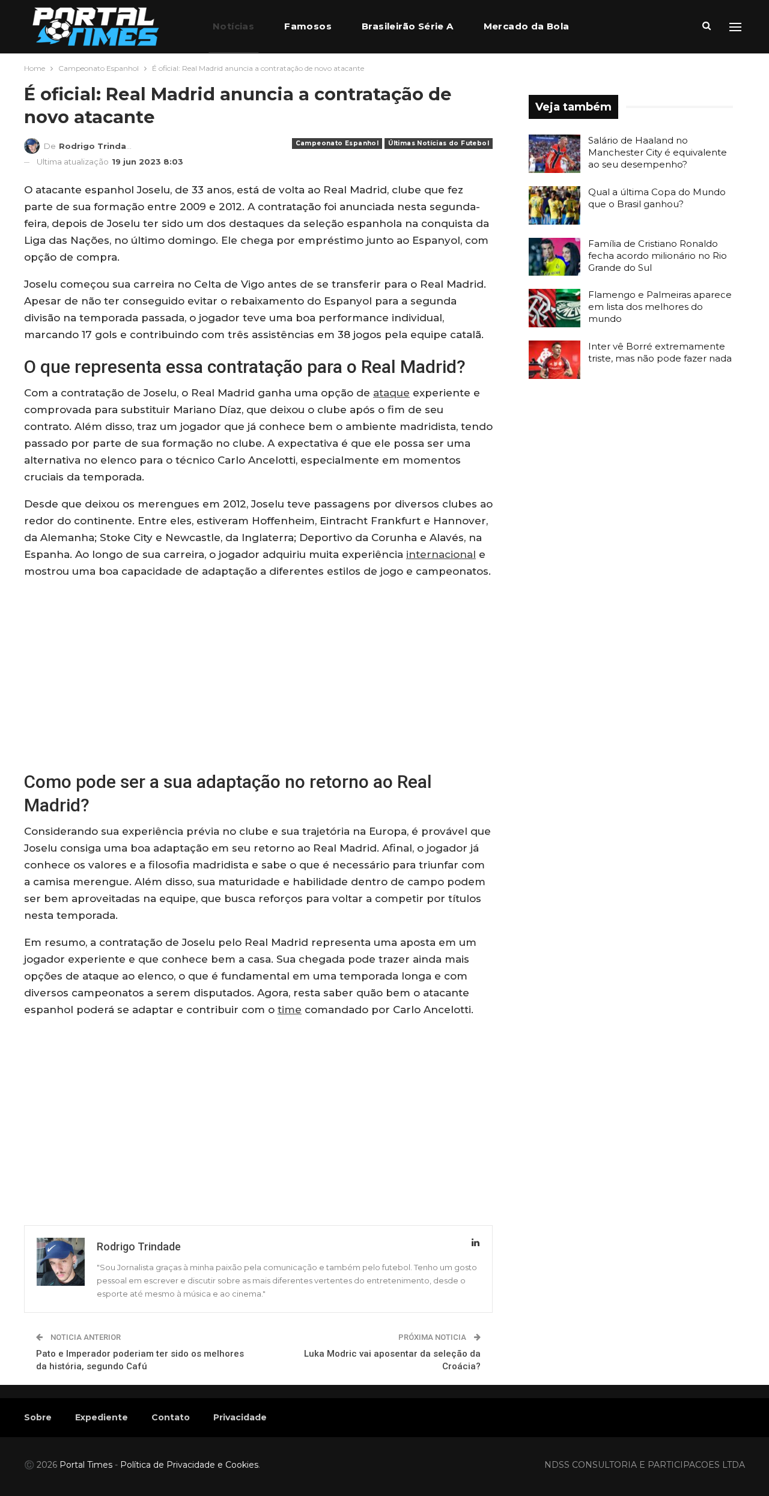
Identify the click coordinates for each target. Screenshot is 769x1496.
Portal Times (85, 1464)
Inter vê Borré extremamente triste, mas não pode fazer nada (660, 352)
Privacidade (240, 1417)
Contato (170, 1417)
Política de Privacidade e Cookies (189, 1464)
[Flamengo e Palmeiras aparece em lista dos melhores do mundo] (554, 308)
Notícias (233, 26)
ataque (391, 393)
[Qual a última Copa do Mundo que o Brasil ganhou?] (554, 205)
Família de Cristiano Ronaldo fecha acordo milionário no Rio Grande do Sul (657, 255)
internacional (441, 554)
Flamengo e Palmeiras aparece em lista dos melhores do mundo (660, 306)
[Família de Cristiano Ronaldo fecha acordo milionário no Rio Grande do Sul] (554, 257)
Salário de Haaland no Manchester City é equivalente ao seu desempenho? (657, 152)
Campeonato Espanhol (337, 143)
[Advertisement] (258, 674)
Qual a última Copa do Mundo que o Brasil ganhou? (657, 198)
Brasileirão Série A (408, 26)
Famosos (308, 26)
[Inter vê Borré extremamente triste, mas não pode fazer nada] (554, 360)
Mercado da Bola (527, 26)
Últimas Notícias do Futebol (438, 143)
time (290, 1010)
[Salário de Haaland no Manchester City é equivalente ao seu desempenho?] (554, 154)
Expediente (101, 1417)
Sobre (38, 1417)
